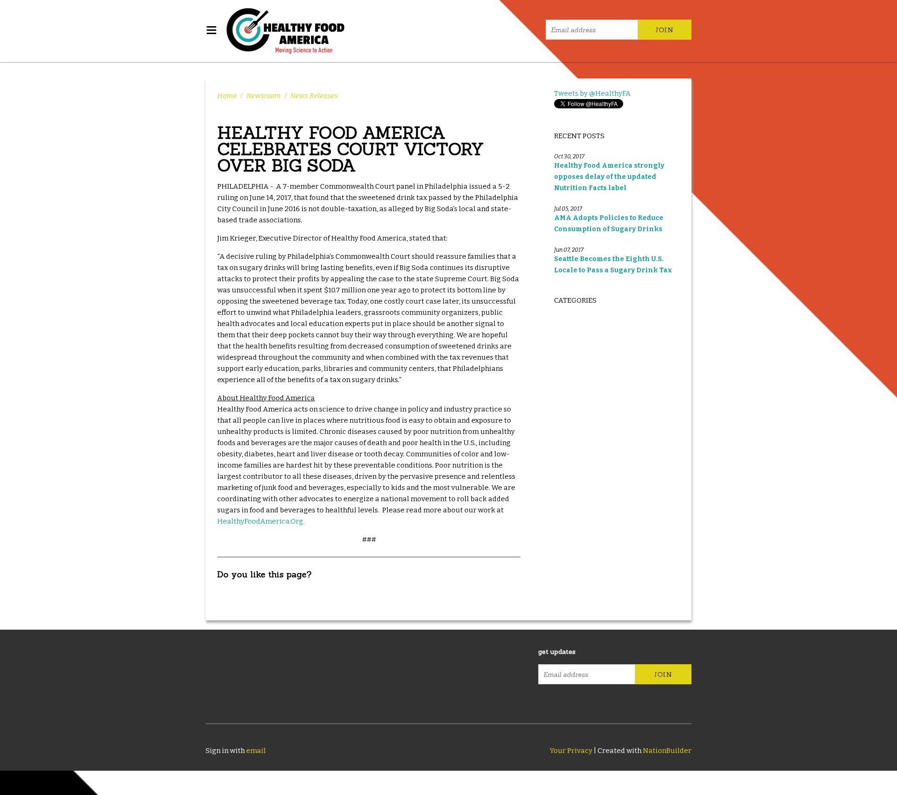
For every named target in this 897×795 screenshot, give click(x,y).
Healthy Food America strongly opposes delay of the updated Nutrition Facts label (609, 177)
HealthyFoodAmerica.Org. (261, 521)
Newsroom (263, 96)
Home (227, 96)
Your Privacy (571, 750)
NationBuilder (667, 750)
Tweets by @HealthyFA (592, 93)
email (256, 750)
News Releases (314, 96)
